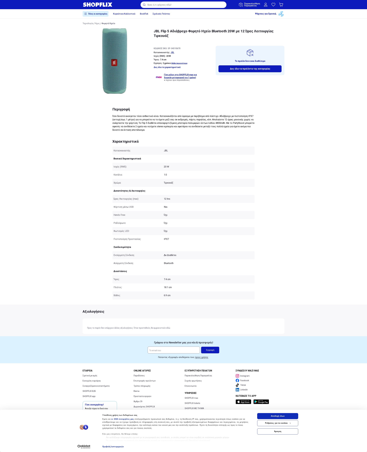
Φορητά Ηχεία (108, 23)
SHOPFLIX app (89, 396)
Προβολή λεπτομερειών (113, 447)
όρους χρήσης (201, 357)
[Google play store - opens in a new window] (261, 401)
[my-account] (265, 4)
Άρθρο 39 (138, 401)
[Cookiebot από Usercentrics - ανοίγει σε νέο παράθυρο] (83, 447)
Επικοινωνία (190, 386)
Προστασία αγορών (142, 396)
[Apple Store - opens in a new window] (244, 401)
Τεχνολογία (88, 23)
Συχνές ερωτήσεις (193, 381)
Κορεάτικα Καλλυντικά (124, 14)
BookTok (144, 14)
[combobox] (183, 4)
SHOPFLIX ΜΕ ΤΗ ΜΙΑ (194, 408)
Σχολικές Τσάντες (161, 14)
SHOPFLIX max (191, 398)
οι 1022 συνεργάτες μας (122, 419)
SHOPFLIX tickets (192, 403)
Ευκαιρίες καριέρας (92, 381)
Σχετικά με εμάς (90, 375)
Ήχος (97, 23)
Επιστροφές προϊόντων (145, 381)
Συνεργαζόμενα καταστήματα (96, 386)
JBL (172, 52)
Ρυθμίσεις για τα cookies (276, 423)
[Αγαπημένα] (273, 4)
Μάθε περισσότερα (179, 63)
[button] (281, 4)
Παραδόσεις (139, 375)
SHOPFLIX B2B (89, 391)
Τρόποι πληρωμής (142, 386)
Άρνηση (277, 431)
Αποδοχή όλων (278, 416)
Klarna (136, 391)
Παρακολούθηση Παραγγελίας (198, 375)
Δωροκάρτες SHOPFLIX (144, 406)
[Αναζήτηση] (144, 5)
